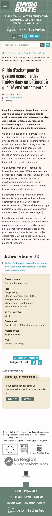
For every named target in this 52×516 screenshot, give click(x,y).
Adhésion (34, 36)
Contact (27, 497)
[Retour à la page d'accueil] (3, 53)
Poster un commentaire (28, 358)
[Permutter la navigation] (5, 5)
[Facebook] (33, 362)
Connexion (12, 399)
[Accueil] (26, 7)
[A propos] (14, 36)
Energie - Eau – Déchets (35, 53)
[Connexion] (24, 36)
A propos (18, 497)
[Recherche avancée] (48, 45)
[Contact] (19, 36)
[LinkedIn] (40, 362)
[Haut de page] (26, 484)
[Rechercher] (42, 45)
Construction (14, 53)
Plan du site (38, 497)
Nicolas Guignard (14, 97)
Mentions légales (14, 502)
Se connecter (29, 502)
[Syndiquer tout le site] (11, 497)
